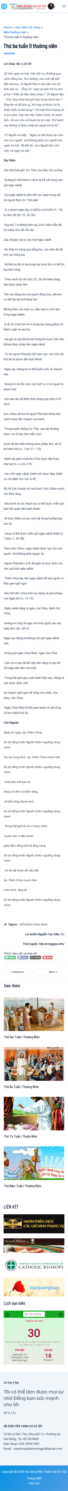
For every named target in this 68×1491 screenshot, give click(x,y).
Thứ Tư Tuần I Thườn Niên (20, 1136)
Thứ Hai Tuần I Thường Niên (22, 1037)
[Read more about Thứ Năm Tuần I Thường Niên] (34, 1163)
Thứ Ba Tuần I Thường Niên (21, 1086)
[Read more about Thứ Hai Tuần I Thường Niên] (34, 1014)
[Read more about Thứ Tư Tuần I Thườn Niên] (34, 1113)
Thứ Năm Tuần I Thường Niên (22, 1186)
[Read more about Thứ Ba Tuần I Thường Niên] (34, 1063)
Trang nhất (34, 1478)
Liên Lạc (34, 1483)
